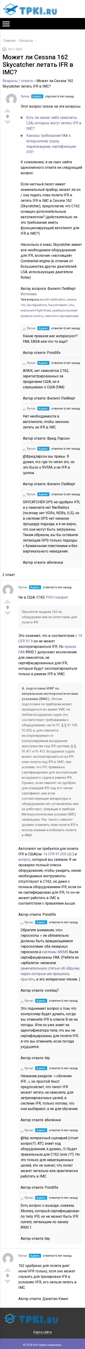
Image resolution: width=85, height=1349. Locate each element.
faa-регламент (58, 305)
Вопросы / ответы (18, 81)
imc (71, 305)
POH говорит (57, 597)
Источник (29, 294)
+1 (7, 108)
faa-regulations (37, 305)
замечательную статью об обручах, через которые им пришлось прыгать (50, 973)
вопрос (24, 859)
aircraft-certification (52, 299)
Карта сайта (43, 1332)
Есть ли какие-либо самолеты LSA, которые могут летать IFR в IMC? (53, 123)
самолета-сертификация (61, 316)
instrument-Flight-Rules (36, 310)
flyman (25, 96)
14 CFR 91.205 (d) (58, 854)
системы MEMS (55, 952)
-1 (7, 124)
